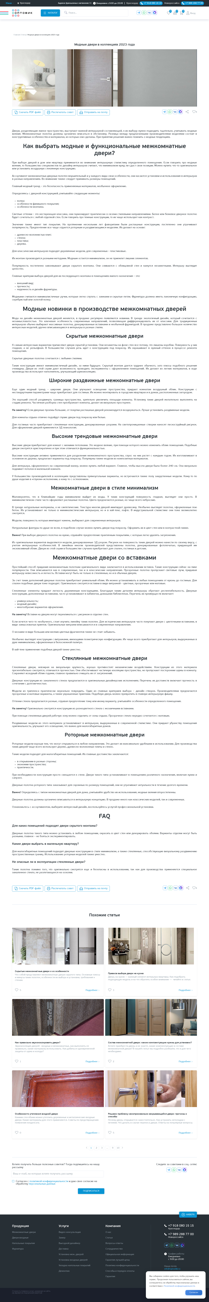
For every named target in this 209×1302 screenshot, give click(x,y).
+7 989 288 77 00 (181, 1234)
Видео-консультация (70, 1232)
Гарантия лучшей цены (117, 1260)
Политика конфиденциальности (122, 1265)
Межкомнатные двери (24, 1232)
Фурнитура (18, 1249)
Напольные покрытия (23, 1243)
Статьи (109, 1238)
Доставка (64, 1249)
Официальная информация (119, 1254)
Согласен (194, 1292)
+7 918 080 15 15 (181, 1225)
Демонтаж (64, 1271)
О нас (108, 1232)
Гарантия (110, 1276)
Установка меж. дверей (71, 1254)
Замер (62, 1238)
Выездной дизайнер (69, 1243)
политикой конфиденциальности (48, 1181)
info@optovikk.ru (172, 1269)
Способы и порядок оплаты (119, 1271)
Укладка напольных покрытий (74, 1265)
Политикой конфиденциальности (179, 1286)
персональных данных (42, 1184)
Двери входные (20, 1238)
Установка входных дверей (73, 1260)
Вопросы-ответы (114, 1243)
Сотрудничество (114, 1249)
